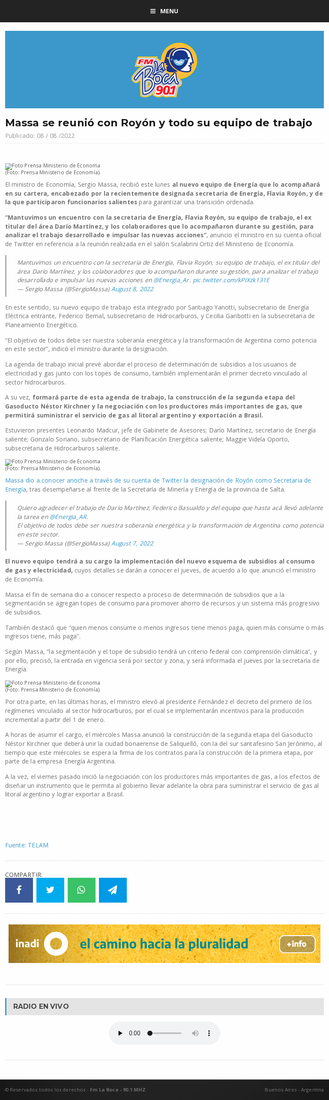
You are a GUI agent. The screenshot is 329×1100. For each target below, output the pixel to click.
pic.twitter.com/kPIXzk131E (231, 280)
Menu (169, 11)
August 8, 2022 (132, 289)
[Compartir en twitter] (50, 890)
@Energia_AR (68, 517)
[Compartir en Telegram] (113, 890)
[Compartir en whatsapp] (82, 890)
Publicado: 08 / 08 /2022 (40, 135)
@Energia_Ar (171, 280)
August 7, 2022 (132, 543)
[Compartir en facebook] (19, 890)
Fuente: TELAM (27, 845)
